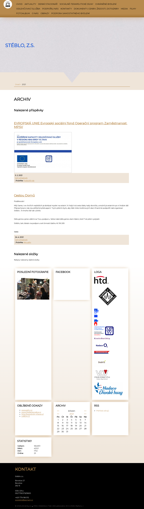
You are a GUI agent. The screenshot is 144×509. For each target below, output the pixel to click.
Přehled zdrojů (102, 411)
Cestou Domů (24, 195)
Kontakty (66, 8)
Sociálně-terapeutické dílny (76, 4)
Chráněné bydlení (105, 4)
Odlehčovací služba (28, 8)
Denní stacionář (47, 4)
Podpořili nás (50, 8)
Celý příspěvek (21, 178)
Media (124, 8)
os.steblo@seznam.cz (24, 500)
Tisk (49, 506)
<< (58, 411)
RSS (35, 506)
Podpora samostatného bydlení (70, 13)
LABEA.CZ (25, 416)
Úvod (19, 4)
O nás (35, 13)
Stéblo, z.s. (19, 45)
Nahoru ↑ (80, 506)
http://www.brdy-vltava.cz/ (32, 414)
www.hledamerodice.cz (31, 412)
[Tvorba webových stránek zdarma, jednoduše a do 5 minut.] (32, 506)
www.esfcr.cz (26, 410)
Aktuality (30, 4)
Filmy (133, 8)
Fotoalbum (23, 13)
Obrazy (45, 13)
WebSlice (43, 506)
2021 (71, 414)
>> (85, 411)
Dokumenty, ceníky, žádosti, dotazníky (96, 8)
